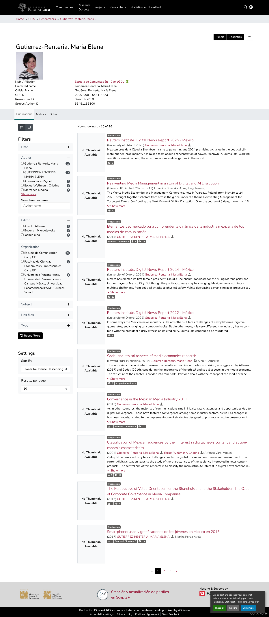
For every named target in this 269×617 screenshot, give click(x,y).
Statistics (235, 37)
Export (220, 37)
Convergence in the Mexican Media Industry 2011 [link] (147, 399)
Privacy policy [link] (124, 614)
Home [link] (20, 19)
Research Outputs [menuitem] (84, 7)
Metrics (41, 114)
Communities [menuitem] (64, 7)
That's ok (219, 608)
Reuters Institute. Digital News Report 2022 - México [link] (150, 312)
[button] (34, 7)
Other (53, 114)
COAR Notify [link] (259, 614)
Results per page (33, 380)
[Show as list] (21, 127)
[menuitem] (138, 7)
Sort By (26, 361)
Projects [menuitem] (99, 7)
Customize (248, 608)
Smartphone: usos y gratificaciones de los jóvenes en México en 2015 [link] (163, 531)
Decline (233, 608)
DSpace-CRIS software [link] (108, 610)
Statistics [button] (136, 7)
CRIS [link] (31, 19)
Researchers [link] (47, 19)
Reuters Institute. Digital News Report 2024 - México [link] (150, 269)
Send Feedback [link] (170, 614)
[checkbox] (22, 163)
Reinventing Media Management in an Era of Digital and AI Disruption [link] (163, 183)
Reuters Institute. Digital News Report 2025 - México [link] (150, 140)
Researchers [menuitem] (118, 7)
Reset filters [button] (31, 336)
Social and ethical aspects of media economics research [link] (151, 355)
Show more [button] (28, 194)
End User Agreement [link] (147, 614)
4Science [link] (184, 610)
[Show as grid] (29, 127)
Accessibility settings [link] (102, 614)
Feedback (155, 7)
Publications (24, 114)
